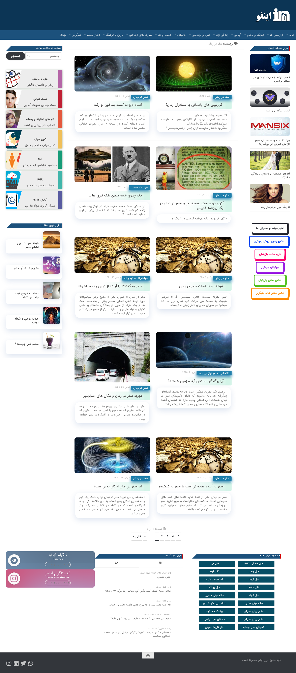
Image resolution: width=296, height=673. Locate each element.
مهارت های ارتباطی (140, 35)
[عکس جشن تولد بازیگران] (270, 298)
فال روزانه (214, 587)
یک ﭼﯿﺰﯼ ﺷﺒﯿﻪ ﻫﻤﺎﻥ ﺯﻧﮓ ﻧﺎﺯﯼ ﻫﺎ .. (115, 195)
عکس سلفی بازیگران (269, 280)
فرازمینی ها (276, 35)
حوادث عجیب (139, 187)
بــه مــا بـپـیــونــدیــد (58, 564)
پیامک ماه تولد (214, 611)
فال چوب (254, 571)
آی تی (237, 35)
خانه (291, 35)
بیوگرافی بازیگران (270, 267)
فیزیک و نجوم (255, 35)
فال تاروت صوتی (214, 627)
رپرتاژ (63, 35)
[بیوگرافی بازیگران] (270, 272)
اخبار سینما (93, 35)
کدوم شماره (164, 577)
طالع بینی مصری (214, 595)
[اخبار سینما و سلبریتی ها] (269, 233)
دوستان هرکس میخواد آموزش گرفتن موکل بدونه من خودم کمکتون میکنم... (137, 634)
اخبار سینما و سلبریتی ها (270, 228)
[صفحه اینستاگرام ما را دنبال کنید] (9, 663)
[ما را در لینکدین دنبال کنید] (16, 663)
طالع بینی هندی (254, 603)
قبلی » (137, 536)
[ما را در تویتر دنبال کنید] (23, 663)
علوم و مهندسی (201, 35)
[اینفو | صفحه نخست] (272, 15)
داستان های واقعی (214, 619)
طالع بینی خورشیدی (214, 603)
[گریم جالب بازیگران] (269, 259)
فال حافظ (253, 587)
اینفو (260, 660)
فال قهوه (214, 571)
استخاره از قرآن (214, 579)
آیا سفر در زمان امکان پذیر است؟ (118, 486)
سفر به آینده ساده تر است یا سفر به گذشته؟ (191, 486)
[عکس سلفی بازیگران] (270, 284)
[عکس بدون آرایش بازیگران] (269, 246)
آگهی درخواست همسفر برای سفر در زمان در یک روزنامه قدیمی (192, 206)
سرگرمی (76, 35)
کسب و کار (164, 35)
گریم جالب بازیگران (270, 254)
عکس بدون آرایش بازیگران (269, 241)
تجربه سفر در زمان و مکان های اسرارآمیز (112, 395)
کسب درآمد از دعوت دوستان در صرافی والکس (272, 79)
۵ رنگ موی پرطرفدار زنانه (275, 207)
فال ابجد (254, 579)
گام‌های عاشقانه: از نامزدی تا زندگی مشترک (270, 176)
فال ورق (214, 564)
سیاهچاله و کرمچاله (136, 278)
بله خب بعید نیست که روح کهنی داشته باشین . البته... (140, 605)
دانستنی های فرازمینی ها (214, 373)
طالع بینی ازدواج (253, 611)
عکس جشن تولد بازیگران (270, 293)
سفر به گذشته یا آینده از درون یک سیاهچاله (110, 286)
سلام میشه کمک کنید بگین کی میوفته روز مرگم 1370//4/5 (138, 591)
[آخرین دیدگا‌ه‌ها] (117, 563)
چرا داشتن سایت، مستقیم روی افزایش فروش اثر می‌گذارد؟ (272, 142)
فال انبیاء (254, 595)
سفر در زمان (140, 97)
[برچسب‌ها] (161, 563)
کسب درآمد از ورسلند (277, 111)
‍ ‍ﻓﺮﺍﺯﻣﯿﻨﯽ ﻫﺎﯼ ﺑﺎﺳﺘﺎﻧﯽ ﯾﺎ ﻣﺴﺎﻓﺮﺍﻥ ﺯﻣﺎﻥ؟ (195, 104)
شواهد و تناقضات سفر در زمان (201, 286)
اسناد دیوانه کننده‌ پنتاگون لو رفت (117, 104)
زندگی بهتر (222, 35)
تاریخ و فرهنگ (114, 35)
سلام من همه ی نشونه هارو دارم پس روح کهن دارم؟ (140, 619)
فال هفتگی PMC (253, 564)
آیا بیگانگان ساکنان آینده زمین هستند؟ (196, 381)
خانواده (181, 35)
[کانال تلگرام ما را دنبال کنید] (30, 663)
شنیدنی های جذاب (253, 627)
